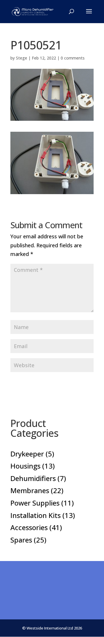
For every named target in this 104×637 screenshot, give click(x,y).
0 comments (73, 58)
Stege (21, 58)
